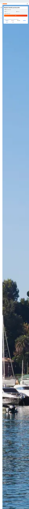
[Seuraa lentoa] (1, 14)
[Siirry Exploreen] (1, 12)
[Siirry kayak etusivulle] (5, 3)
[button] (1, 4)
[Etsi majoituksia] (1, 7)
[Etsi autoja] (1, 9)
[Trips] (1, 16)
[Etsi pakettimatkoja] (1, 10)
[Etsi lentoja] (1, 6)
